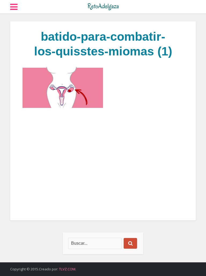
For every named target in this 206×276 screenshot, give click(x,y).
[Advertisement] (103, 164)
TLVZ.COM (67, 269)
